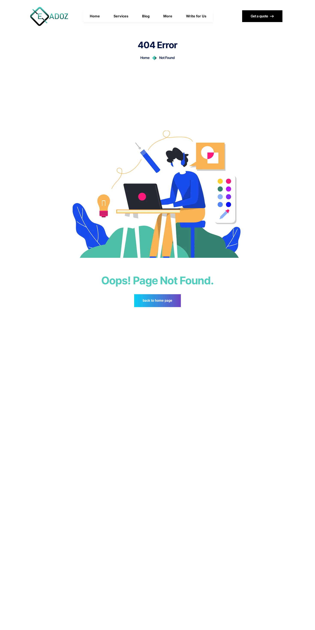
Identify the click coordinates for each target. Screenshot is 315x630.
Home (145, 58)
